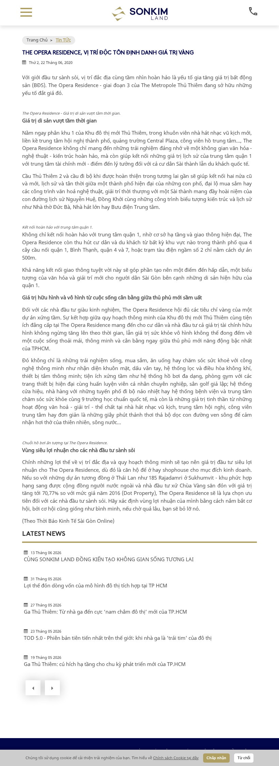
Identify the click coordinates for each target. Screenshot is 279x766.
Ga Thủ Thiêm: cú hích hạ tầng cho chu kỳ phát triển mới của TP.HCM (105, 664)
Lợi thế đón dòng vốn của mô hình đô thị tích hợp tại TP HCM (95, 585)
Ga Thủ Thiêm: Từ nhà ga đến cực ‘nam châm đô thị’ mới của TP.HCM (105, 611)
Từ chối (243, 758)
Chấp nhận (216, 758)
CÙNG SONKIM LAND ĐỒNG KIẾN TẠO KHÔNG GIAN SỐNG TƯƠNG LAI (109, 559)
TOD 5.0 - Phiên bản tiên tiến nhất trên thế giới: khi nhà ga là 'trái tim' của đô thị (118, 637)
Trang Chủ (37, 40)
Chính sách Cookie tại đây (176, 757)
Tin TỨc (63, 40)
